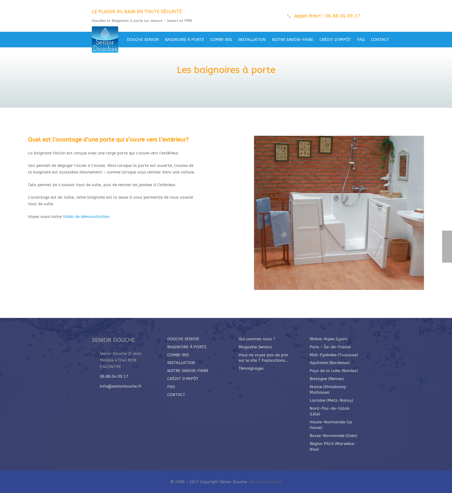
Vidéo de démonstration (85, 216)
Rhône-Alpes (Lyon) (328, 339)
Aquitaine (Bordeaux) (330, 362)
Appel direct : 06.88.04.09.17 (327, 16)
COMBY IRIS (178, 355)
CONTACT (176, 394)
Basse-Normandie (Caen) (333, 435)
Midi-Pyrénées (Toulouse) (334, 355)
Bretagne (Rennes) (327, 378)
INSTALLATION (181, 362)
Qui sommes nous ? (256, 339)
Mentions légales (265, 481)
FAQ (171, 386)
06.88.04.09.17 (114, 376)
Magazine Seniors (255, 347)
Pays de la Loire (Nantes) (334, 370)
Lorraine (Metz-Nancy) (331, 400)
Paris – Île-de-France (330, 347)
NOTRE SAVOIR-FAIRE (188, 370)
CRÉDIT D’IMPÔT (183, 378)
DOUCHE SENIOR (183, 339)
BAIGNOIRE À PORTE (186, 347)
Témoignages (251, 368)
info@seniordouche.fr (121, 386)
